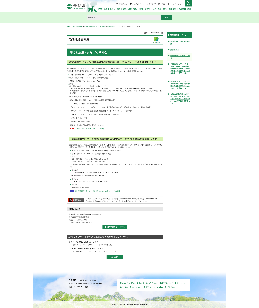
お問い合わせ (171, 287)
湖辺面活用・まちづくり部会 (180, 57)
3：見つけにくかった (109, 251)
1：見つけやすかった (78, 251)
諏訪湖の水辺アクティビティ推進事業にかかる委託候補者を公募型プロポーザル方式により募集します (180, 85)
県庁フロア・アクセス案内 (154, 287)
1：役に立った (76, 245)
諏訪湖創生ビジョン (113, 26)
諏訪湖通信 (174, 50)
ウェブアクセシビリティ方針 (148, 283)
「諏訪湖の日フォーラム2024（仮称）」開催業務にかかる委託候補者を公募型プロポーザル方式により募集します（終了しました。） (180, 69)
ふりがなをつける (138, 4)
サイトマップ (181, 283)
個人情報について (167, 283)
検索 (188, 4)
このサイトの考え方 (128, 283)
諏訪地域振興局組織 (90, 26)
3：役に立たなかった (104, 245)
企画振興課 (102, 26)
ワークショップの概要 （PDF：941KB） (90, 128)
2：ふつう (88, 245)
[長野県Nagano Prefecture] (76, 6)
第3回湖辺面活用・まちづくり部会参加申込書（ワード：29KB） (98, 191)
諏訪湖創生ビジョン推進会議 (180, 42)
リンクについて (137, 287)
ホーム (69, 26)
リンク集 (125, 287)
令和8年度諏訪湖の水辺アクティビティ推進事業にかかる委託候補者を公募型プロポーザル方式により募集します (180, 98)
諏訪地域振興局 (78, 26)
